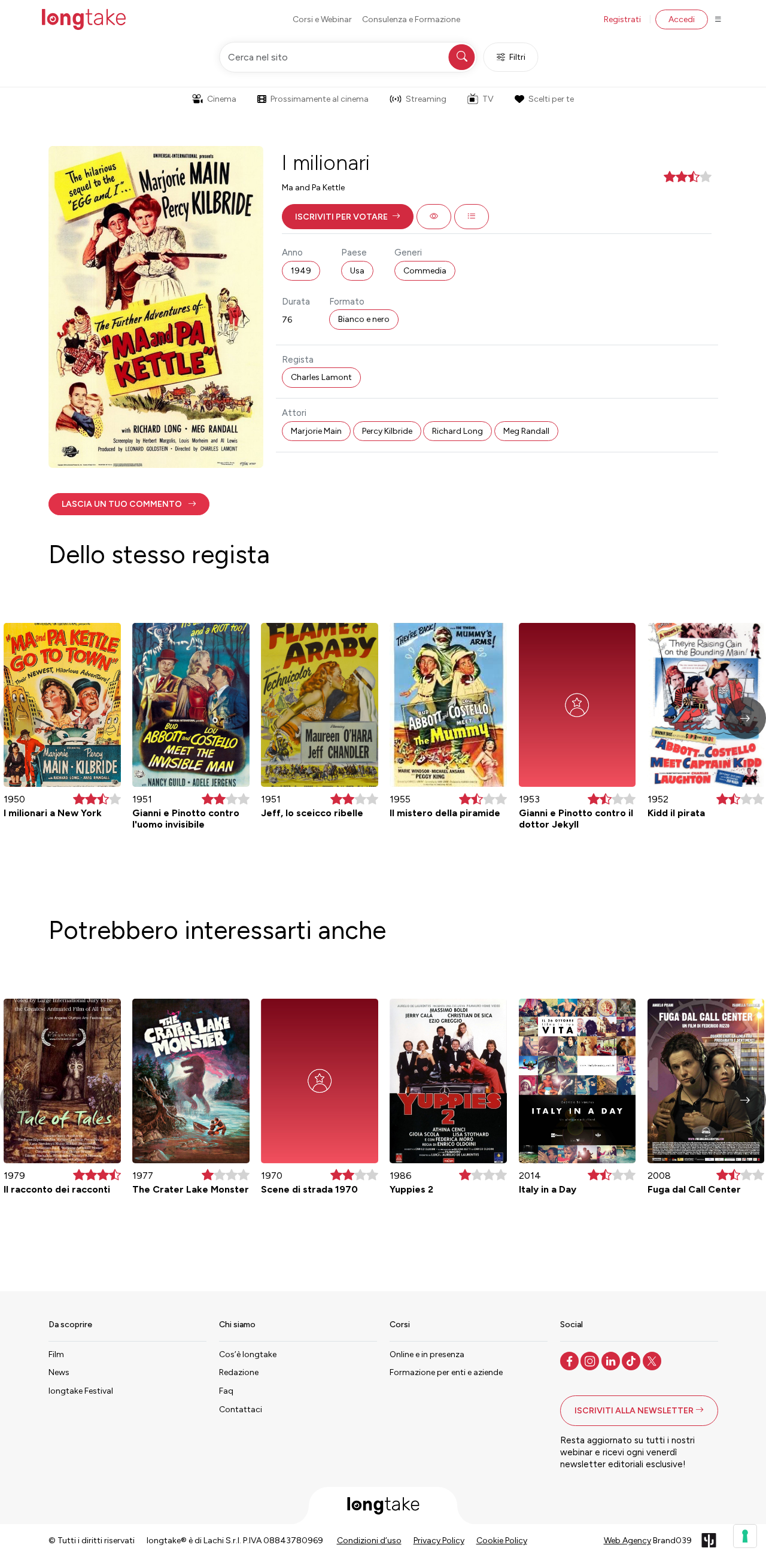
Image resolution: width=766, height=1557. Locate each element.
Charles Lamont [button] (321, 377)
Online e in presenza (427, 1354)
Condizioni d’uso (369, 1540)
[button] (348, 216)
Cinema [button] (221, 99)
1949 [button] (301, 271)
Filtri (517, 57)
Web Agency (627, 1540)
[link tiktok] (632, 1360)
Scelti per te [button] (551, 99)
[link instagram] (590, 1360)
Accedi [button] (681, 19)
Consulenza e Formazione (411, 19)
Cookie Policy (501, 1540)
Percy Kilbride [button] (387, 431)
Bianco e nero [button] (364, 319)
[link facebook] (570, 1360)
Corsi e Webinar (322, 19)
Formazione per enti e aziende (446, 1372)
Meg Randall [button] (526, 431)
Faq (226, 1391)
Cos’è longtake (247, 1354)
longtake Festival (80, 1391)
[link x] (653, 1360)
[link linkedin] (611, 1360)
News (58, 1372)
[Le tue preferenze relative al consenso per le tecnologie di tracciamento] (745, 1536)
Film (56, 1354)
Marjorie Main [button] (316, 431)
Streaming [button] (426, 99)
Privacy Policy (439, 1540)
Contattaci (240, 1409)
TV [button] (488, 99)
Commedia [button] (424, 271)
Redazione (239, 1372)
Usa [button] (357, 271)
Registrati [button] (622, 19)
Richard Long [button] (457, 431)
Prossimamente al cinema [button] (319, 99)
